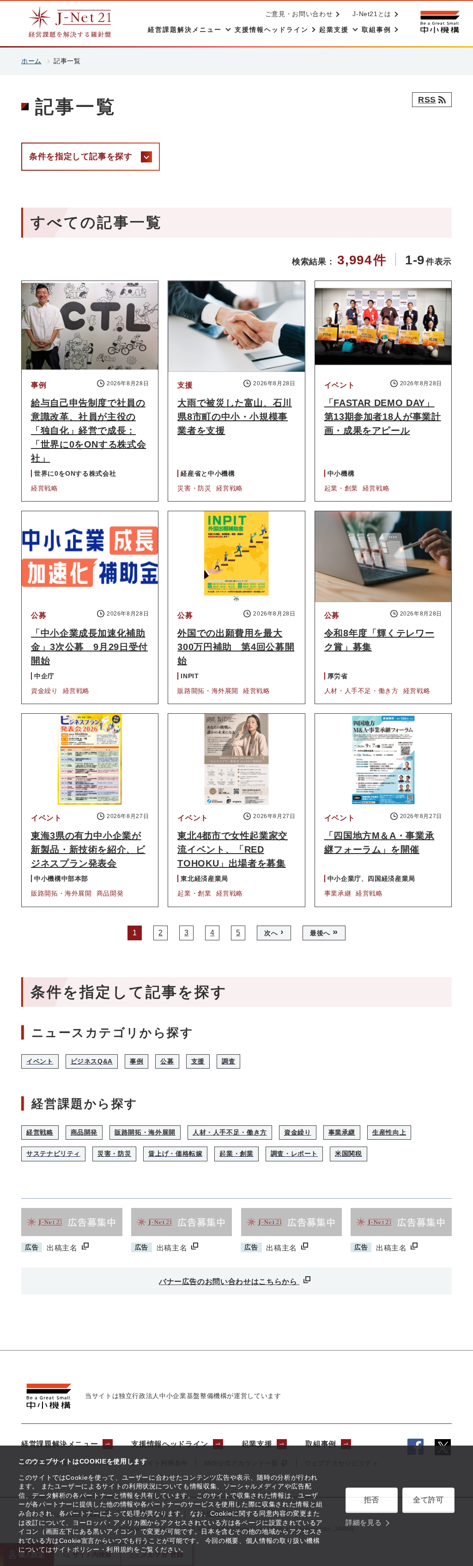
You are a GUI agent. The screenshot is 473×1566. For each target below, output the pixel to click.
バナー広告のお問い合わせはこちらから (229, 1281)
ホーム (31, 61)
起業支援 (257, 1444)
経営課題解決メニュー (59, 1444)
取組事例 (320, 1444)
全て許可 (428, 1500)
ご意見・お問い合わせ (299, 14)
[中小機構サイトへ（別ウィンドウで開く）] (440, 22)
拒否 (371, 1500)
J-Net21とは (371, 14)
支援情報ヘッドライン (169, 1444)
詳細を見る (364, 1522)
